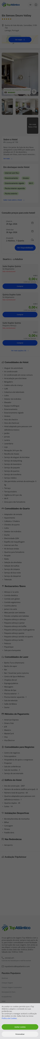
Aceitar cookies (20, 1027)
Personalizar (20, 1034)
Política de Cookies (9, 1018)
